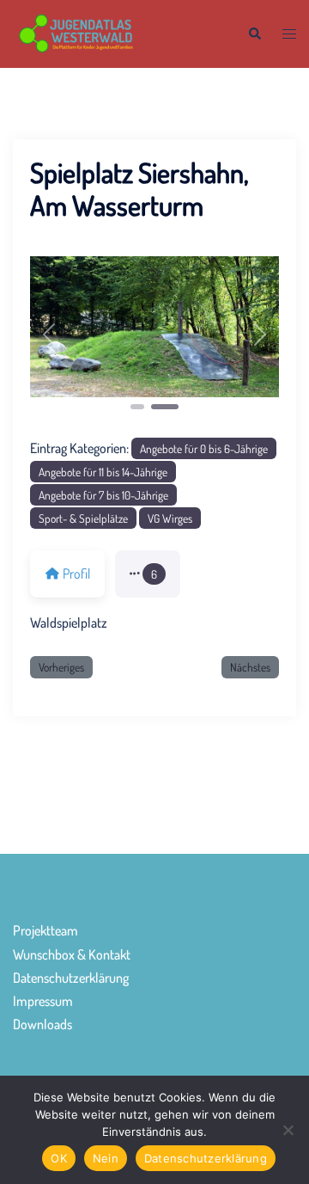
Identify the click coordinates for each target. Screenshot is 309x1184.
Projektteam (45, 930)
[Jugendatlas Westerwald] (117, 31)
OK (59, 1158)
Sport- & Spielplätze (83, 518)
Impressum (43, 1000)
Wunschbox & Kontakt (71, 954)
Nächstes (250, 666)
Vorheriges (61, 666)
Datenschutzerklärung (71, 977)
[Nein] (287, 1129)
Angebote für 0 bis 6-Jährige (204, 448)
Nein (105, 1158)
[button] (254, 34)
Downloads (42, 1024)
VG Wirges (170, 518)
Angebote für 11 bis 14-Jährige (103, 471)
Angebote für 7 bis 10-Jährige (103, 495)
